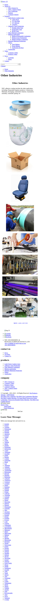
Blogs (10, 59)
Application (11, 49)
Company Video (13, 52)
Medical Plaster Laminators (20, 39)
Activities (11, 57)
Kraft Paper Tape (17, 29)
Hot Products (33, 393)
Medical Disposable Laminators (21, 36)
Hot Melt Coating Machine (9, 398)
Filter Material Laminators (15, 33)
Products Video (12, 54)
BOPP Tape (15, 31)
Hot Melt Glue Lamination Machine (26, 396)
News (6, 56)
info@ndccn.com (21, 343)
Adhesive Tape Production (16, 26)
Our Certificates (12, 11)
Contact (6, 61)
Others (10, 43)
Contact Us (7, 356)
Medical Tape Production (19, 38)
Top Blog (7, 354)
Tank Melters (16, 44)
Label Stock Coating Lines (16, 18)
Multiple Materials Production (17, 41)
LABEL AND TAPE (21, 323)
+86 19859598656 (9, 345)
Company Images (13, 14)
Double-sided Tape (17, 28)
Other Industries (9, 71)
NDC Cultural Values (14, 9)
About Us (7, 6)
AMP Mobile (10, 395)
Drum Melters (16, 46)
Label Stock (15, 19)
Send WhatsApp (8, 408)
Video (6, 51)
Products (7, 16)
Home (6, 4)
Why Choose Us (13, 8)
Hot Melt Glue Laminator (8, 396)
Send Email (7, 406)
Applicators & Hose (18, 48)
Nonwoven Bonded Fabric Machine (18, 400)
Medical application (14, 34)
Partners (10, 13)
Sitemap (3, 395)
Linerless (14, 24)
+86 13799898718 (9, 343)
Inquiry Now (4, 405)
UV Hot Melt (16, 21)
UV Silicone (15, 23)
